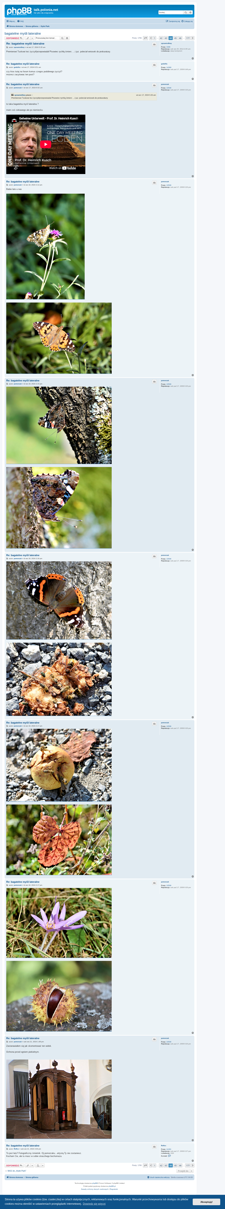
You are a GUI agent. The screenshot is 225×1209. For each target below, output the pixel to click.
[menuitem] (20, 21)
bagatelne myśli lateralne (23, 33)
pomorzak (165, 84)
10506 (168, 88)
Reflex (163, 1145)
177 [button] (188, 38)
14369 (168, 67)
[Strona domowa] (19, 10)
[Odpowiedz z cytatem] (154, 44)
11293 (168, 1149)
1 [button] (154, 38)
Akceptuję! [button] (206, 1202)
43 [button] (166, 38)
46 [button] (180, 38)
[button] (145, 38)
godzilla (164, 64)
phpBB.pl (112, 1186)
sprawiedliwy (166, 43)
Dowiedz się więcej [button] (94, 1203)
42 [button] (161, 38)
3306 (168, 47)
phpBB (95, 1183)
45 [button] (175, 38)
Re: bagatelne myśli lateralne (25, 43)
